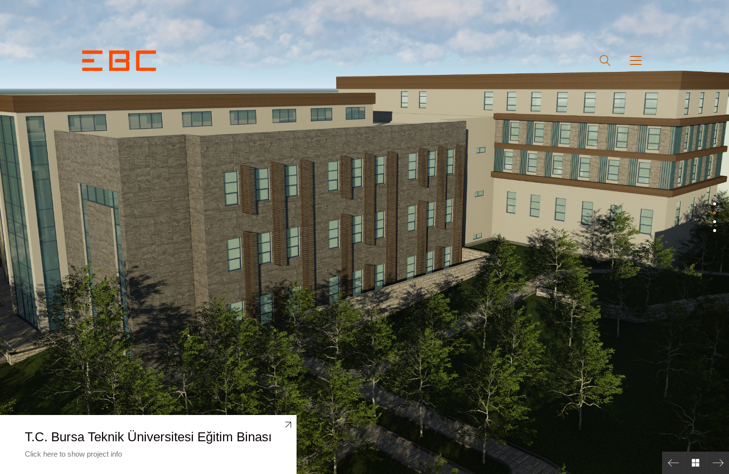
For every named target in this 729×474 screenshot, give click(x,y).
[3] (714, 221)
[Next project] (718, 463)
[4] (714, 230)
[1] (714, 203)
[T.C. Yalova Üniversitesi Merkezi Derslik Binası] (673, 463)
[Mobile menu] (636, 60)
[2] (714, 212)
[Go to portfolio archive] (695, 463)
